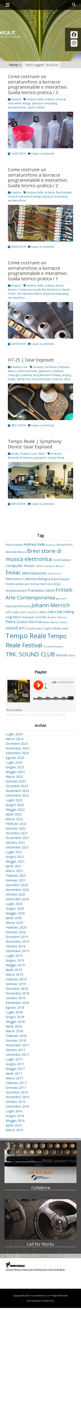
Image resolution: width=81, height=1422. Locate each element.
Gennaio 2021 (16, 880)
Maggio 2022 (15, 809)
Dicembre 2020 (17, 885)
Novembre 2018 (17, 993)
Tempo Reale (55, 458)
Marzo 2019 (14, 974)
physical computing (44, 103)
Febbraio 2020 (16, 927)
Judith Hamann (28, 612)
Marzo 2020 (14, 922)
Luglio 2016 (14, 1111)
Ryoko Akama (51, 622)
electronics (54, 573)
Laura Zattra (47, 612)
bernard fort (64, 544)
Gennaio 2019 (16, 984)
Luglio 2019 (14, 955)
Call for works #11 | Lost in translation (46, 714)
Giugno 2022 (15, 805)
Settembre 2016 (17, 1106)
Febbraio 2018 (16, 1036)
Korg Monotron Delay (47, 375)
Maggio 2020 (15, 913)
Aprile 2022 (14, 814)
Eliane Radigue (60, 579)
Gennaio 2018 (16, 1040)
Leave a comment (43, 154)
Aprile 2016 (14, 1125)
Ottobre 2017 (15, 1050)
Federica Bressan (17, 584)
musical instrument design (24, 196)
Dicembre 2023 (17, 743)
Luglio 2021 (14, 852)
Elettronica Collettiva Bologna (28, 579)
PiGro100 (35, 622)
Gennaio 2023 (16, 781)
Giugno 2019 (15, 960)
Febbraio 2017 (16, 1083)
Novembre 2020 (17, 889)
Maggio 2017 (15, 1069)
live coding (65, 611)
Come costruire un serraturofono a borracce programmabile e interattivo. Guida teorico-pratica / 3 (38, 84)
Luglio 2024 (14, 734)
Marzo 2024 (14, 739)
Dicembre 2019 (17, 937)
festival (34, 584)
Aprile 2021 (14, 866)
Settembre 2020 (17, 899)
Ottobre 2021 (15, 842)
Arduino (50, 99)
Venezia (61, 655)
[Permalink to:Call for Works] (40, 1219)
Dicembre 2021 (17, 833)
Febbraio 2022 (16, 824)
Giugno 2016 (15, 1116)
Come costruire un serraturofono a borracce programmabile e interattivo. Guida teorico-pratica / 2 (38, 177)
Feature (16, 99)
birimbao (51, 367)
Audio (15, 454)
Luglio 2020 (14, 904)
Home (14, 65)
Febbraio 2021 (16, 875)
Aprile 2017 (14, 1073)
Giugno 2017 (15, 1064)
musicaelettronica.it (15, 714)
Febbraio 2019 (16, 979)
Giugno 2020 (15, 908)
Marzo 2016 (14, 1130)
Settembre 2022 (17, 795)
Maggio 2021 (15, 861)
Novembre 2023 (17, 748)
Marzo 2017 (14, 1078)
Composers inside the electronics (39, 289)
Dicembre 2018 (17, 988)
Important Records (18, 606)
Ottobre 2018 (15, 998)
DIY (19, 294)
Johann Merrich (51, 605)
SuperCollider (36, 107)
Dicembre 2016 (17, 1092)
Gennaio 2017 (16, 1087)
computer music (20, 565)
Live (24, 367)
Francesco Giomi (41, 590)
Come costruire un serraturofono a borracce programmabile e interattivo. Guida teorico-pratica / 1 (38, 271)
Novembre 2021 (17, 838)
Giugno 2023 (15, 767)
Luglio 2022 (14, 800)
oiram (51, 1300)
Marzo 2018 (14, 1031)
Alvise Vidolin (14, 544)
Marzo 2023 (14, 776)
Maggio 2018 (15, 1021)
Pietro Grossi (16, 621)
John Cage (12, 612)
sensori (64, 622)
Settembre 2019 (17, 951)
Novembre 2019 (17, 941)
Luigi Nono (13, 617)
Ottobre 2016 (15, 1102)
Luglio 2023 (14, 762)
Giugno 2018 (15, 1017)
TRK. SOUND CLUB (30, 654)
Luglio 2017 (14, 1059)
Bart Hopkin (64, 192)
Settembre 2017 (17, 1054)
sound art (15, 628)
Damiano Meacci (54, 566)
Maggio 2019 (15, 965)
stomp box (24, 379)
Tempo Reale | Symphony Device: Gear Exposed (34, 444)
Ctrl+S (39, 566)
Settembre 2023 (17, 753)
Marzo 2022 (14, 819)
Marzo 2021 (14, 871)
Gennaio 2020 (16, 932)
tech (65, 628)
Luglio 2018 (14, 1012)
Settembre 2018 (17, 1003)
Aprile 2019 (14, 970)
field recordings (50, 584)
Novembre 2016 (17, 1097)
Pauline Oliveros (57, 617)
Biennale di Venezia (20, 458)
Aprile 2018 (14, 1026)
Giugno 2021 (15, 857)
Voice (71, 655)
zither (67, 379)
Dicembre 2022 (17, 786)
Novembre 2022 (17, 791)
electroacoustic (28, 371)
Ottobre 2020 (15, 894)
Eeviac (13, 572)
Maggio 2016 (15, 1120)
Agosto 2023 (15, 758)
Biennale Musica (16, 552)
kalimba (27, 375)
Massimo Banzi (32, 294)
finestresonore (16, 590)
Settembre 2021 (17, 847)
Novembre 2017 (17, 1045)
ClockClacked (61, 560)
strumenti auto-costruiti (47, 379)
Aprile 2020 (14, 918)
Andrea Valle (35, 99)
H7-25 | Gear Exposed (31, 360)
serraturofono (17, 107)
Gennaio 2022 (16, 828)
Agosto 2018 (15, 1007)
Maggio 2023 (15, 772)
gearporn (45, 371)
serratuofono (16, 298)
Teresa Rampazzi (53, 646)
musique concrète (34, 617)
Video (41, 454)
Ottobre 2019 (15, 946)
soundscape (34, 628)
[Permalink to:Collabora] (40, 1163)
